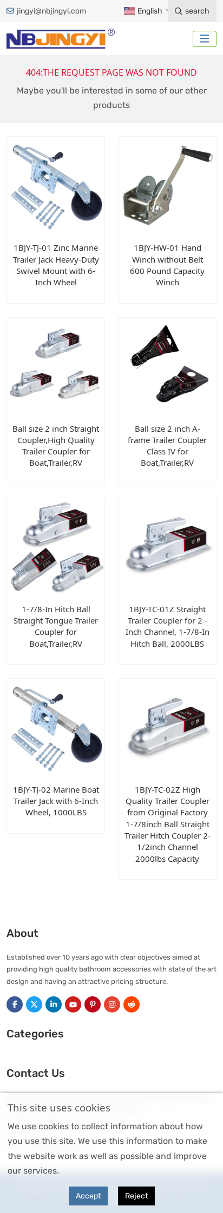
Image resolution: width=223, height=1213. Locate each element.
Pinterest (92, 1004)
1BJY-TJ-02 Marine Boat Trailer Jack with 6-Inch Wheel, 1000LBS (56, 801)
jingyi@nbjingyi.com (51, 11)
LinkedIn (53, 1004)
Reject (136, 1196)
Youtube (73, 1004)
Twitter (34, 1004)
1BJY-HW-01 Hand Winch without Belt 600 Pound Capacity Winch (167, 264)
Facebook (14, 1004)
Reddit (131, 1004)
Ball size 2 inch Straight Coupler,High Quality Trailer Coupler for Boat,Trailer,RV (55, 445)
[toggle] (205, 39)
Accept (88, 1196)
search (197, 11)
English (149, 11)
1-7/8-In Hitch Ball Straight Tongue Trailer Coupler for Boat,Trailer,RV (56, 626)
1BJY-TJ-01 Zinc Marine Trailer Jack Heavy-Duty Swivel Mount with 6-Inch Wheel (56, 264)
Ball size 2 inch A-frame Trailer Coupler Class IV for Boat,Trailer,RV (167, 445)
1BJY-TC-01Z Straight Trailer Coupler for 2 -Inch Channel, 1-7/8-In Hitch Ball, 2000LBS (167, 626)
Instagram (112, 1004)
